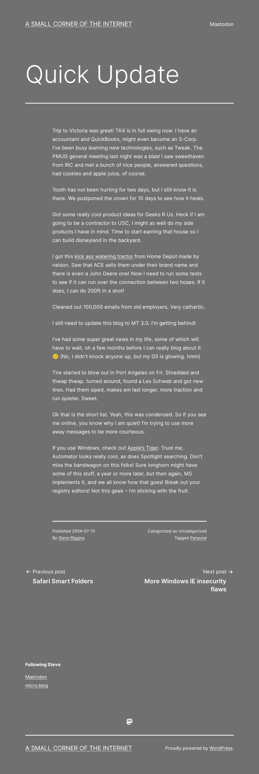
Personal (198, 537)
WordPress (220, 748)
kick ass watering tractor (105, 256)
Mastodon (222, 24)
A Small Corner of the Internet (78, 24)
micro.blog (36, 685)
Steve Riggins (71, 537)
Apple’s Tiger (142, 448)
